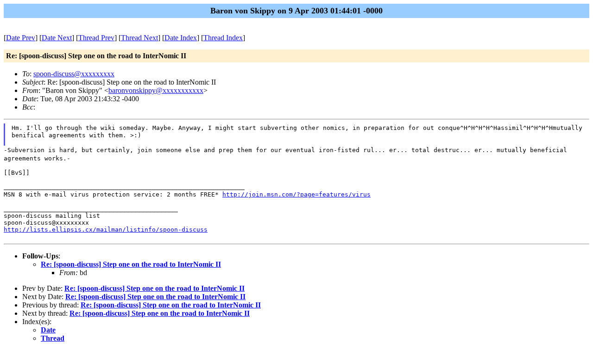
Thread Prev (96, 38)
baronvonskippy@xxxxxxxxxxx (155, 90)
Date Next (57, 38)
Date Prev (20, 38)
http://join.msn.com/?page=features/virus (296, 194)
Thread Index (223, 38)
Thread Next (139, 38)
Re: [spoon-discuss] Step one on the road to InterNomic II (131, 264)
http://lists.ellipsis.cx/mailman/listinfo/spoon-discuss (106, 229)
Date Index (180, 38)
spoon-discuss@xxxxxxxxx (73, 74)
